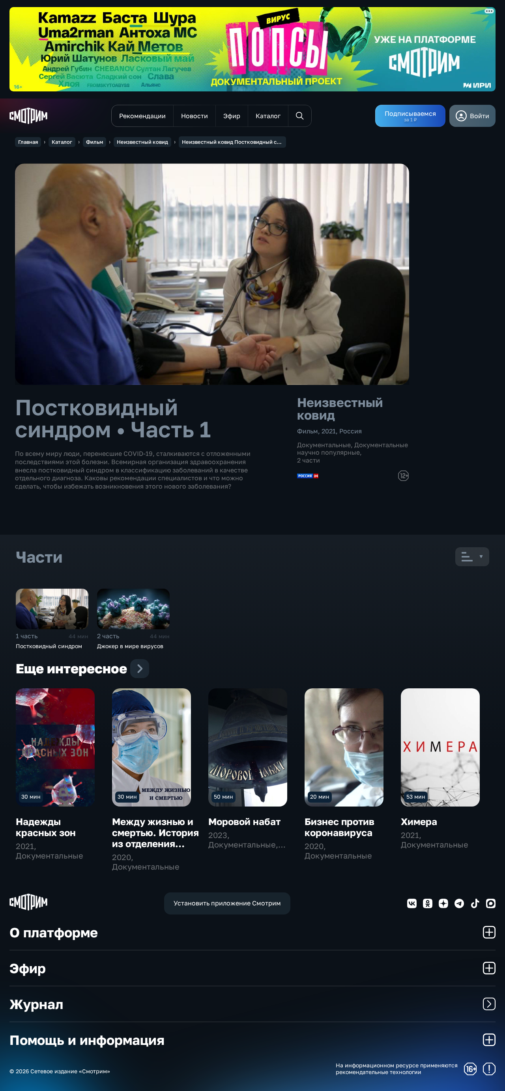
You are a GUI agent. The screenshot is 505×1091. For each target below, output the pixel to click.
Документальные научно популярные (352, 448)
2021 (329, 431)
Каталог (62, 142)
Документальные (324, 445)
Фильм (94, 142)
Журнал (36, 1004)
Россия (350, 431)
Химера (419, 821)
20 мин (319, 796)
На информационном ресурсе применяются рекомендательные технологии (397, 1068)
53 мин (415, 796)
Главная (28, 142)
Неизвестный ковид (142, 142)
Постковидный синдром (49, 646)
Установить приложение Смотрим (227, 903)
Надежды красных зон (46, 827)
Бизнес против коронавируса (339, 827)
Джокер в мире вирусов (130, 646)
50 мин (223, 796)
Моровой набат (244, 821)
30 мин (31, 796)
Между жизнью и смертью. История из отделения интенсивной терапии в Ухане (155, 843)
